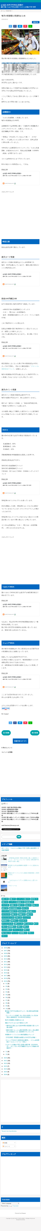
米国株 (12, 905)
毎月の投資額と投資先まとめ (14, 1020)
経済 (3, 908)
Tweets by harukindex (9, 1131)
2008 (5, 953)
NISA (23, 908)
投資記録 (28, 902)
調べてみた (27, 923)
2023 (5, 1066)
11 (7, 1051)
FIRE (29, 933)
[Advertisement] (20, 214)
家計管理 (29, 911)
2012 (5, 964)
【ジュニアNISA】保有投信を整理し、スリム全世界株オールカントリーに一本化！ (22, 1041)
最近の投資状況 (13, 908)
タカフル (4, 914)
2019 (5, 981)
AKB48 (21, 911)
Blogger (24, 1213)
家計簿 (33, 899)
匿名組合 (4, 920)
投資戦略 (22, 933)
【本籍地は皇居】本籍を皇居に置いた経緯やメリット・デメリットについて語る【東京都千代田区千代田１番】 (23, 859)
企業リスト (17, 923)
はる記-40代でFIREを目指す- (12, 5)
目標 (18, 926)
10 (7, 1008)
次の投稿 (6, 733)
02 (7, 986)
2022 (5, 1063)
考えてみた (5, 933)
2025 (5, 1072)
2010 (5, 959)
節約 (25, 926)
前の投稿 (35, 733)
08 (7, 1003)
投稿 (5, 1143)
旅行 (20, 905)
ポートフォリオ (6, 923)
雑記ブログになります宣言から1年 (16, 1023)
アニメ (14, 933)
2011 (5, 961)
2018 (5, 978)
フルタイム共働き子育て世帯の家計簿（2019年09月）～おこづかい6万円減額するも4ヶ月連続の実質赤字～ (22, 1046)
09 (7, 1006)
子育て (17, 917)
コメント (7, 1146)
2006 (5, 948)
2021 (5, 1060)
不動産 (20, 914)
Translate (15, 1206)
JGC (3, 936)
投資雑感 (11, 926)
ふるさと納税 (5, 929)
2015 (5, 970)
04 (7, 992)
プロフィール (12, 885)
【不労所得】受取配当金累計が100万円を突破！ (21, 1037)
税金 (34, 905)
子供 (3, 926)
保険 (13, 914)
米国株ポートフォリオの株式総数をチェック (19, 1034)
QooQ (23, 1219)
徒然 (3, 899)
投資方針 (35, 22)
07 (7, 1000)
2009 (5, 956)
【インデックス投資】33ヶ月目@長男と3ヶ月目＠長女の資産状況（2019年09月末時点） (21, 1016)
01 (7, 983)
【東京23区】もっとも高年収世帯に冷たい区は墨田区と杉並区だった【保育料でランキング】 (22, 1031)
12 (7, 1054)
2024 (5, 1069)
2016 (5, 973)
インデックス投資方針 (8, 911)
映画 (28, 914)
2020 (5, 1058)
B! (20, 26)
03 (7, 989)
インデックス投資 (22, 899)
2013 (5, 967)
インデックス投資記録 (15, 902)
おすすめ (22, 920)
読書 (11, 899)
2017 (5, 975)
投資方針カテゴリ (20, 741)
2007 (5, 950)
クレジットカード (7, 917)
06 (7, 997)
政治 (27, 905)
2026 (5, 1074)
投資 (3, 902)
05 (7, 994)
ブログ (4, 905)
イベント (25, 917)
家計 (25, 929)
